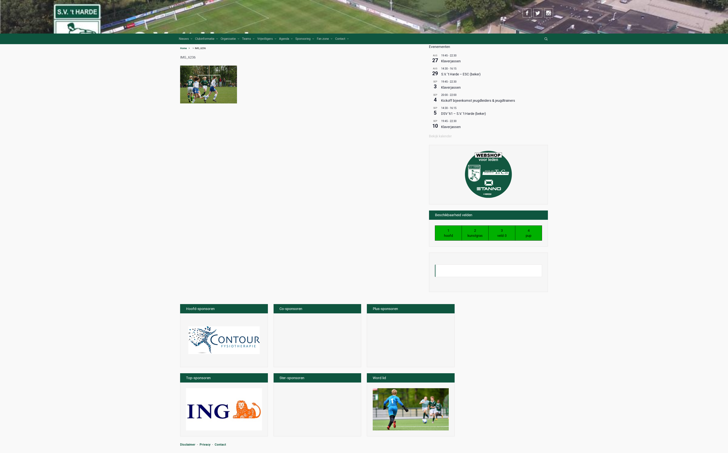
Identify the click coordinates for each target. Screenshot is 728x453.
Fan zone (323, 39)
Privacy (205, 444)
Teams (246, 39)
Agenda (284, 39)
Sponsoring (303, 39)
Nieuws (184, 39)
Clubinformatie (204, 39)
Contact (340, 39)
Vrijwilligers (265, 39)
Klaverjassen (451, 61)
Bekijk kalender (440, 136)
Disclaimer (187, 444)
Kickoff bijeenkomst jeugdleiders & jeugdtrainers (478, 100)
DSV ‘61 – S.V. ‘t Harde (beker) (463, 114)
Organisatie (228, 39)
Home (183, 48)
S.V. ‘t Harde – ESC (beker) (461, 74)
